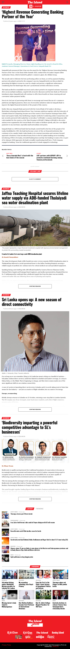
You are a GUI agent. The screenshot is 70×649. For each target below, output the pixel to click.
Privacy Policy (6, 645)
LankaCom (55, 646)
